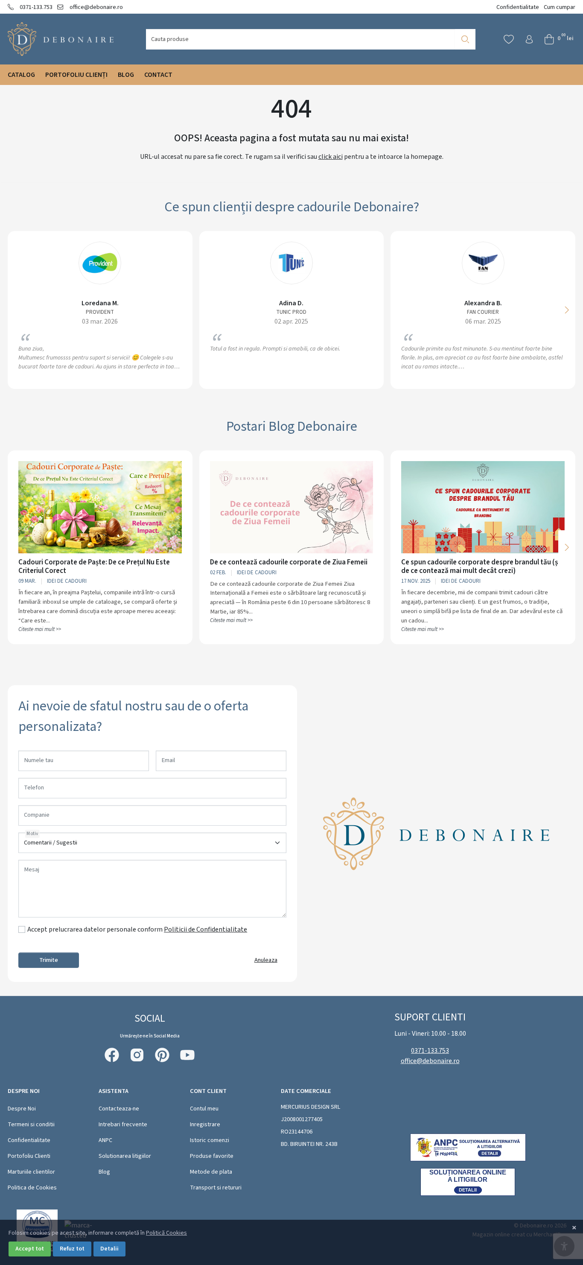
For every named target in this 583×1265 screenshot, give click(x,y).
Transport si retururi (216, 1187)
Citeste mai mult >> (39, 629)
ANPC (105, 1140)
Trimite (48, 959)
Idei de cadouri (67, 581)
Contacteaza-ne (119, 1108)
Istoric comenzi (209, 1140)
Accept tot (29, 1249)
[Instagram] (137, 1055)
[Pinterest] (162, 1055)
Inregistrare (205, 1124)
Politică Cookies (166, 1233)
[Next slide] (566, 310)
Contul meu (204, 1108)
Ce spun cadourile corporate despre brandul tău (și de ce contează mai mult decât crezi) (480, 567)
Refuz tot (72, 1249)
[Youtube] (187, 1055)
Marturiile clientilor (31, 1172)
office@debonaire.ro (95, 7)
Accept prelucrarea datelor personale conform (137, 929)
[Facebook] (112, 1055)
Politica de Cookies (32, 1187)
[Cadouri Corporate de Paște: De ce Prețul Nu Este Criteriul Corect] (100, 507)
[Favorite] (508, 39)
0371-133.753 (35, 7)
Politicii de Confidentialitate (205, 929)
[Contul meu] (529, 39)
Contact (158, 74)
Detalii (109, 1249)
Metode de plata (211, 1172)
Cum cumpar (559, 7)
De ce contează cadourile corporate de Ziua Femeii (288, 562)
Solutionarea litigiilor (125, 1156)
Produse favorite (211, 1156)
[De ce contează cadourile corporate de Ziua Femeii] (291, 507)
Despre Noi (22, 1108)
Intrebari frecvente (123, 1124)
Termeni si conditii (31, 1124)
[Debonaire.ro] (61, 39)
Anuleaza (265, 959)
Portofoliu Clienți (76, 74)
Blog (126, 74)
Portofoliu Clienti (29, 1156)
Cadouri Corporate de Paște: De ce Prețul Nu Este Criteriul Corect (94, 567)
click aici (330, 156)
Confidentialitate (517, 7)
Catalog (21, 74)
